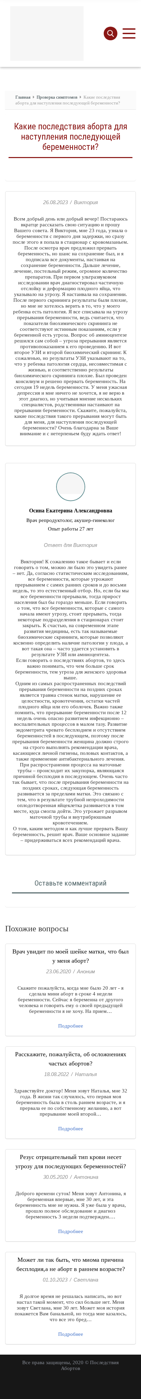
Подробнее (70, 1026)
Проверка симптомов (57, 97)
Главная (22, 97)
